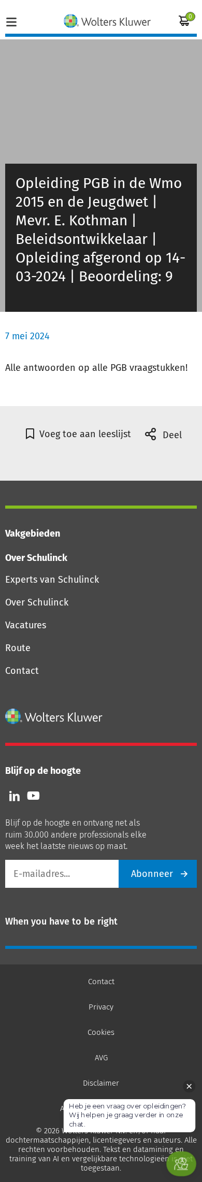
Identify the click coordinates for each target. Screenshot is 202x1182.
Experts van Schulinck (52, 579)
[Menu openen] (11, 21)
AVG (101, 1057)
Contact (22, 670)
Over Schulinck (36, 602)
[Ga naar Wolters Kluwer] (54, 716)
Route (18, 648)
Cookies (101, 1032)
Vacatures (25, 625)
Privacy (101, 1007)
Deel (171, 435)
